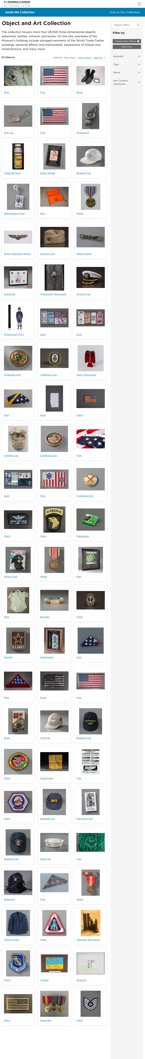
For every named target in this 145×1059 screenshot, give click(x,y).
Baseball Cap (83, 173)
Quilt (43, 334)
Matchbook (82, 536)
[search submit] (138, 25)
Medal (79, 213)
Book (7, 738)
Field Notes (46, 778)
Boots (79, 92)
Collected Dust (12, 173)
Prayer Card (10, 576)
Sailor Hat (45, 859)
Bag (42, 213)
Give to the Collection (125, 12)
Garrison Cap (47, 253)
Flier (78, 778)
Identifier (98, 58)
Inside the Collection (19, 12)
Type (116, 64)
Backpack (9, 899)
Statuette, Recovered (88, 939)
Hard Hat (45, 738)
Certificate (9, 294)
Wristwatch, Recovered (53, 294)
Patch (79, 415)
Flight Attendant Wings (17, 253)
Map (78, 576)
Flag (42, 92)
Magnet (8, 657)
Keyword (118, 56)
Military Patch (83, 253)
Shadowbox (46, 657)
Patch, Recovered (86, 375)
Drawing (81, 980)
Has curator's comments (120, 82)
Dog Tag (8, 132)
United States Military (126, 41)
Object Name (84, 58)
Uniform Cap (83, 294)
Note (43, 415)
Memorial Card (84, 818)
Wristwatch (82, 132)
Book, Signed (47, 173)
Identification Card (14, 213)
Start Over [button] (127, 47)
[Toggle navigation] (139, 4)
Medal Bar (45, 1020)
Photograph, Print (14, 334)
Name (116, 72)
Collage (44, 980)
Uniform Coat (11, 939)
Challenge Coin (12, 375)
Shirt (6, 92)
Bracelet (44, 617)
